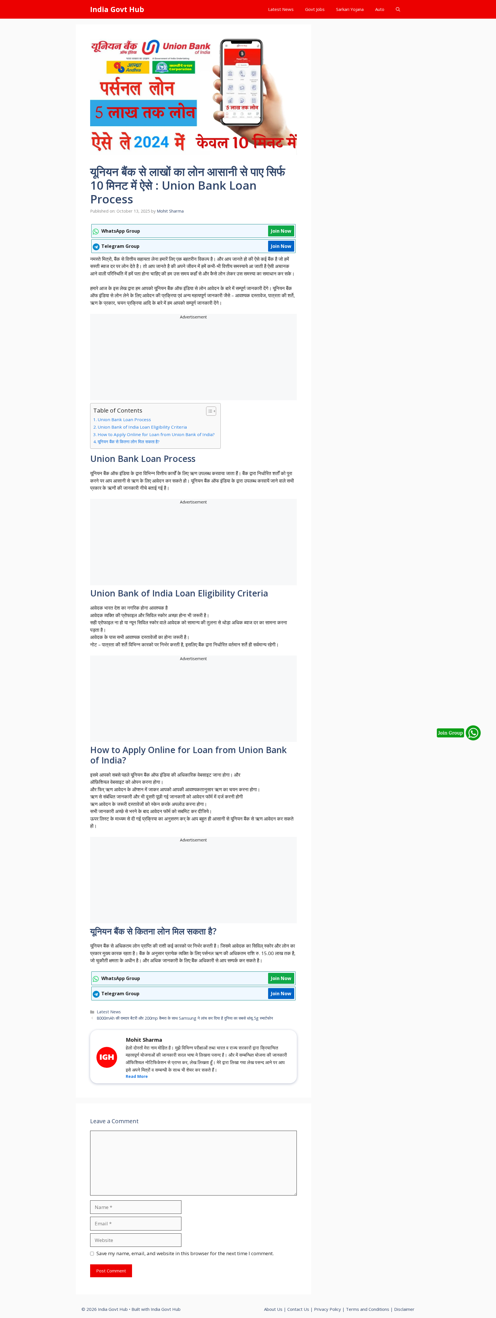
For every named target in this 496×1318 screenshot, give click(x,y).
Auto (379, 9)
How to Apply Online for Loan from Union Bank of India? (156, 434)
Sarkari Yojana (350, 9)
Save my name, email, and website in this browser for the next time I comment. (185, 1253)
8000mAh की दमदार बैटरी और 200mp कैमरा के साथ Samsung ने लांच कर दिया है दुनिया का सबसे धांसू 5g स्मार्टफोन (185, 1018)
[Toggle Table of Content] (208, 411)
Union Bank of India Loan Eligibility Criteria (142, 427)
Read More (137, 1076)
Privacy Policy (327, 1309)
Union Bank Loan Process (124, 419)
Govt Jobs (315, 9)
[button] (398, 9)
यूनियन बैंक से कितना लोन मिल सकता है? (129, 441)
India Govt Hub (117, 9)
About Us (273, 1309)
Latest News (281, 9)
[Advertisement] (193, 360)
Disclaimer (404, 1309)
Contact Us (298, 1309)
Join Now (281, 231)
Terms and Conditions (367, 1309)
